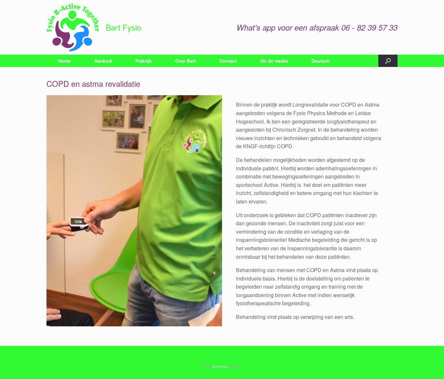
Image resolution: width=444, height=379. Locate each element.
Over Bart (185, 61)
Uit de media (274, 61)
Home (64, 61)
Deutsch (320, 61)
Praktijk (143, 61)
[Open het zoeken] (388, 61)
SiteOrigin (220, 366)
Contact (228, 61)
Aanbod (103, 61)
